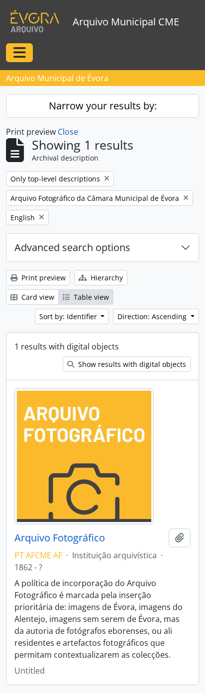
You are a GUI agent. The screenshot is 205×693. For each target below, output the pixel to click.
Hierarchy (106, 277)
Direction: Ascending (153, 316)
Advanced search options (72, 247)
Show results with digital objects (131, 364)
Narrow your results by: (103, 105)
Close (68, 131)
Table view (90, 297)
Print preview (42, 277)
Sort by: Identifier (69, 316)
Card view (36, 297)
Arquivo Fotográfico (59, 538)
